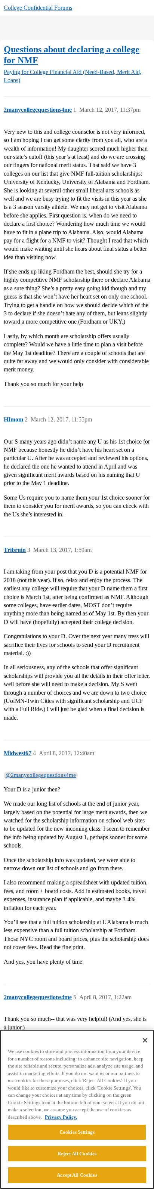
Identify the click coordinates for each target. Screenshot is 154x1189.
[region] (77, 1109)
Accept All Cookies (77, 1175)
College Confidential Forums (38, 7)
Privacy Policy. (61, 1117)
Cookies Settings (77, 1132)
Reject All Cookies (77, 1153)
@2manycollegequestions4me (41, 775)
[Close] (145, 1040)
